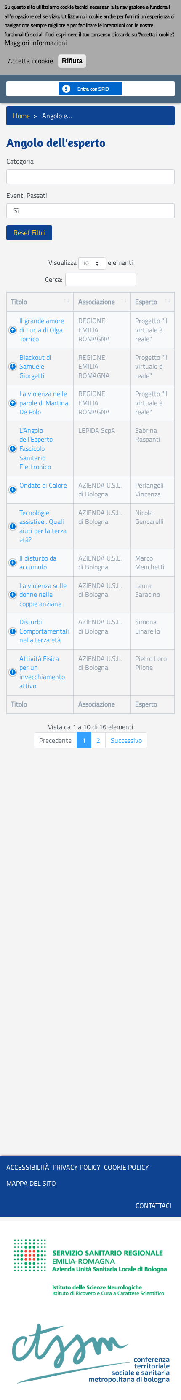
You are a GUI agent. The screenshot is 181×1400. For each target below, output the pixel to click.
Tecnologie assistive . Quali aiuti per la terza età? (43, 526)
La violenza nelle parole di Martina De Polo (43, 402)
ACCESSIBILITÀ (27, 1167)
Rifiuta (72, 61)
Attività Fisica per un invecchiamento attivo (42, 672)
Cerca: (53, 279)
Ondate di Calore (43, 485)
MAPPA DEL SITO (31, 1183)
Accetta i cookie (30, 61)
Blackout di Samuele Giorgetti (35, 366)
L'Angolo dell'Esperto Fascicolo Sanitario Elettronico (36, 448)
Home (21, 116)
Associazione (96, 302)
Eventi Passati (26, 195)
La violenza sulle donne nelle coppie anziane (43, 594)
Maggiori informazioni (36, 43)
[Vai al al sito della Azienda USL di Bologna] (90, 1269)
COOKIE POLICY (126, 1167)
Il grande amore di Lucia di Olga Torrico (41, 330)
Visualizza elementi (90, 263)
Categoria (20, 161)
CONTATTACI (153, 1205)
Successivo (126, 740)
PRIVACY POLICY (77, 1167)
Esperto (146, 302)
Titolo (19, 302)
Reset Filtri (29, 232)
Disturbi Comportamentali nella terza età (44, 631)
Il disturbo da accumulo (37, 562)
